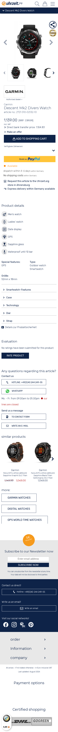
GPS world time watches (25, 520)
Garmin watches (19, 497)
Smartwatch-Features (19, 289)
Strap (9, 321)
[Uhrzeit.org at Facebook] (6, 624)
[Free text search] (37, 4)
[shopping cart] (45, 4)
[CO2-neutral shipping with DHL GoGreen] (31, 721)
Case (9, 297)
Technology (13, 305)
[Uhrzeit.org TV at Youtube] (23, 624)
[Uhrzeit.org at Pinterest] (31, 624)
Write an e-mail (19, 426)
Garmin (15, 470)
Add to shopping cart (31, 138)
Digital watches (19, 508)
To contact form (20, 417)
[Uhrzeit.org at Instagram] (14, 624)
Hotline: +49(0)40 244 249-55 (26, 382)
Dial (8, 313)
